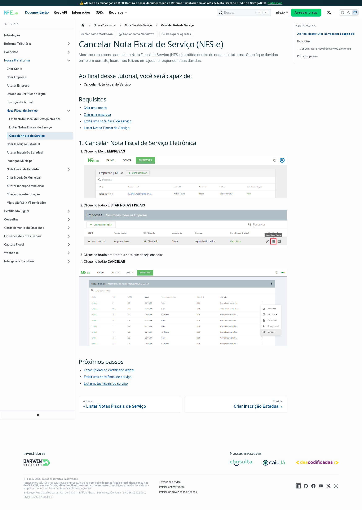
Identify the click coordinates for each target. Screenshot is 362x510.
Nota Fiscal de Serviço (22, 110)
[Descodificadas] (317, 463)
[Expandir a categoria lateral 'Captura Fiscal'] (68, 244)
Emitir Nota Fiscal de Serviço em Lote (35, 119)
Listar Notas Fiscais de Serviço (30, 127)
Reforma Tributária (17, 43)
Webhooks (11, 253)
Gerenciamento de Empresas (24, 227)
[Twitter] (328, 486)
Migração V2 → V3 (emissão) (26, 202)
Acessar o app (306, 12)
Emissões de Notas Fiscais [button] (22, 236)
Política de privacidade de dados (178, 492)
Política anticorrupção (172, 487)
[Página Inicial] (83, 25)
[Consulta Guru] (241, 463)
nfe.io (280, 12)
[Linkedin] (298, 486)
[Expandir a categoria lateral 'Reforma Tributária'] (68, 43)
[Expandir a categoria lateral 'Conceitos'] (68, 52)
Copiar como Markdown (138, 34)
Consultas (11, 219)
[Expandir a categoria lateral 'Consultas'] (68, 219)
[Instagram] (336, 486)
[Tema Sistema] (355, 12)
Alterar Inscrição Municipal (25, 186)
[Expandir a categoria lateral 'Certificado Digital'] (68, 211)
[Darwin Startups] (36, 463)
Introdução (12, 35)
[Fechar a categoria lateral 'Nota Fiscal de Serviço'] (68, 110)
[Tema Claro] (342, 12)
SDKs (100, 12)
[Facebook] (313, 486)
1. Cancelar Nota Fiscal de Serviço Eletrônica (324, 48)
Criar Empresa (16, 77)
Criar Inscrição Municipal (24, 177)
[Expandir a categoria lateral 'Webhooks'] (68, 253)
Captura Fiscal (14, 244)
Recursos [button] (116, 12)
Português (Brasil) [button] (331, 12)
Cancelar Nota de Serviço (27, 135)
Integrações (81, 12)
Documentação (37, 12)
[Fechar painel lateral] (37, 415)
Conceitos (11, 52)
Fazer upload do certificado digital (109, 370)
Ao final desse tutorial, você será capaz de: (326, 33)
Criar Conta (14, 68)
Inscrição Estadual (20, 102)
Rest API (60, 12)
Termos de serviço (170, 482)
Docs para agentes (178, 34)
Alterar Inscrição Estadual (25, 152)
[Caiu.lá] (274, 463)
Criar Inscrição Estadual (23, 144)
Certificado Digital (16, 211)
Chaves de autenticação (23, 194)
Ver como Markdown (99, 34)
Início (14, 24)
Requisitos (303, 41)
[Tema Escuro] (349, 12)
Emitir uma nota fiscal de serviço (108, 121)
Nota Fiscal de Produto (23, 169)
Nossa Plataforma (17, 60)
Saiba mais (275, 3)
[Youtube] (320, 486)
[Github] (305, 486)
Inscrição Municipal (20, 161)
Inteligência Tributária (19, 261)
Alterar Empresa (18, 85)
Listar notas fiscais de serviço (106, 384)
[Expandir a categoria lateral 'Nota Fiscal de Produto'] (68, 169)
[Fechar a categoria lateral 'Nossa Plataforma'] (68, 60)
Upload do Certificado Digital (27, 94)
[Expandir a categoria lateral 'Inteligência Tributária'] (68, 261)
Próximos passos (307, 56)
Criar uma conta (95, 108)
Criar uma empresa (97, 115)
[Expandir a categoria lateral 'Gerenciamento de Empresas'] (68, 228)
